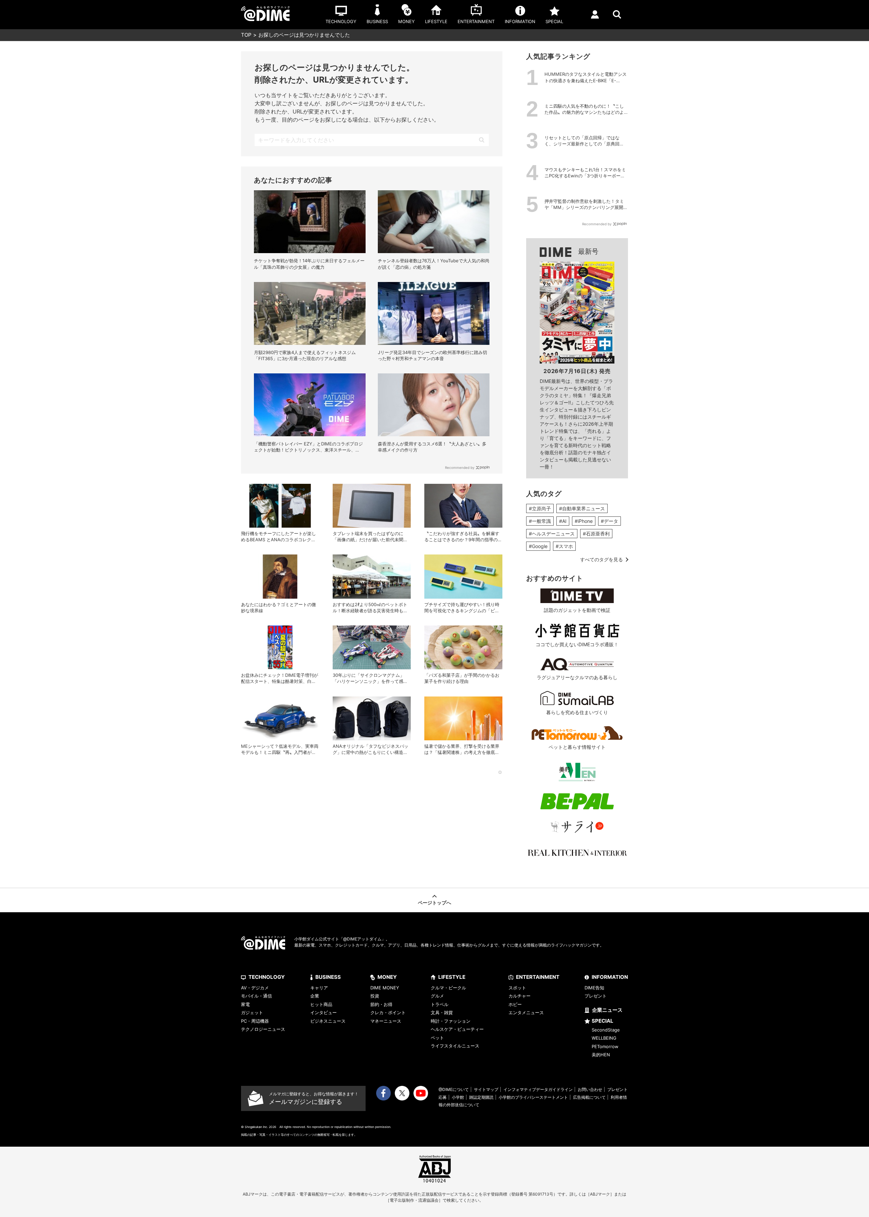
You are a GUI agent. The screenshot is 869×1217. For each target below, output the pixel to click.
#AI (563, 521)
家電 (245, 1004)
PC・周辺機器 (255, 1021)
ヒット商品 (321, 1004)
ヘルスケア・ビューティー (457, 1029)
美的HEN (601, 1054)
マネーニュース (385, 1021)
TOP (246, 35)
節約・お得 (381, 1004)
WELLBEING (604, 1038)
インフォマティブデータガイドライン (538, 1089)
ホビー (515, 1004)
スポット (517, 987)
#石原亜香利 (596, 533)
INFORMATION (610, 977)
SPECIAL (602, 1021)
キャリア (319, 987)
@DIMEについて (454, 1089)
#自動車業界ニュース (582, 508)
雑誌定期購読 (481, 1097)
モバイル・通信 (256, 996)
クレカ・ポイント (388, 1012)
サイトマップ (486, 1089)
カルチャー (520, 996)
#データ (609, 521)
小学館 (458, 1097)
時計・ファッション (450, 1021)
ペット (437, 1037)
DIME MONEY (384, 987)
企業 (314, 996)
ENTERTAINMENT (537, 977)
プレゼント (596, 996)
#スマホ (564, 546)
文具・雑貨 (442, 1012)
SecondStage (606, 1030)
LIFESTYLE (451, 977)
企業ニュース (607, 1010)
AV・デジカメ (255, 987)
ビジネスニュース (328, 1021)
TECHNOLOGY (266, 977)
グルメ (437, 996)
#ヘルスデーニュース (552, 533)
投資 (374, 996)
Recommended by (460, 467)
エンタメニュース (526, 1012)
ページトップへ (434, 902)
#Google (538, 546)
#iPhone (584, 521)
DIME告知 (594, 987)
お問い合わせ (590, 1089)
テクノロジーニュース (263, 1029)
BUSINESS (328, 977)
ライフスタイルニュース (455, 1045)
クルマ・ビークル (448, 987)
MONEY (387, 977)
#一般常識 (540, 521)
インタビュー (323, 1012)
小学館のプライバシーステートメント (533, 1097)
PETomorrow (605, 1046)
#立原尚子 (540, 508)
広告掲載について (589, 1097)
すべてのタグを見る (601, 559)
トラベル (439, 1004)
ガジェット (252, 1012)
